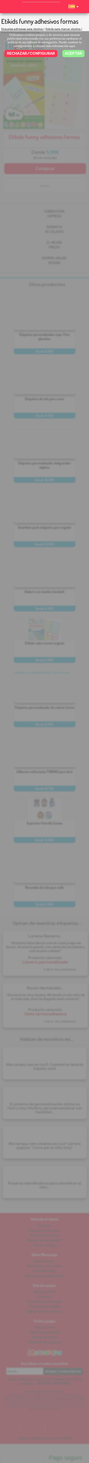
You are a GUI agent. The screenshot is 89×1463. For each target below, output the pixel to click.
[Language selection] (73, 8)
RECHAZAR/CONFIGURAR (31, 53)
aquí (72, 46)
